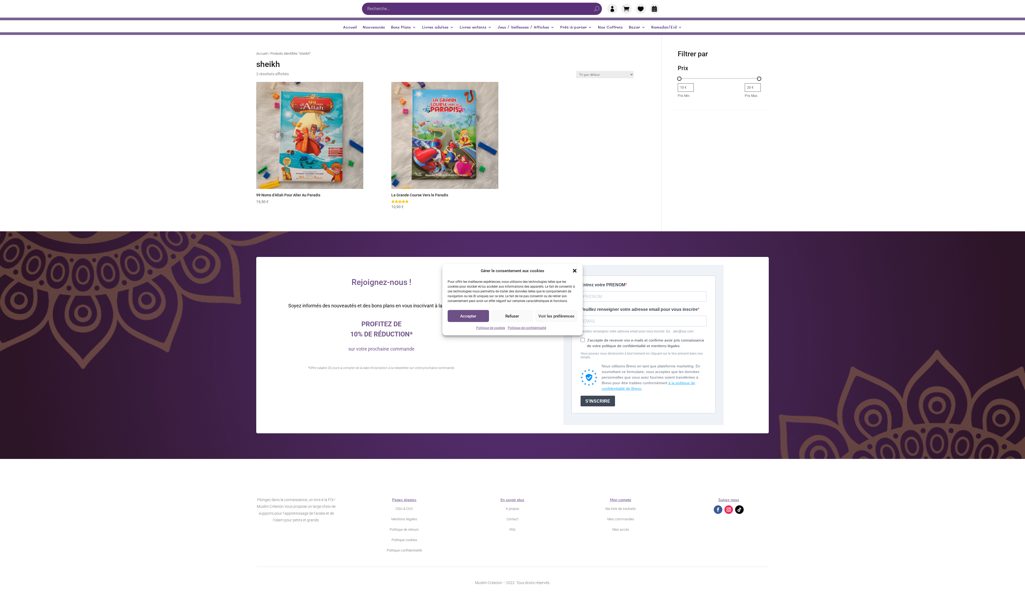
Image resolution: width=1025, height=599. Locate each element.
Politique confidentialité (404, 550)
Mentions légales (404, 519)
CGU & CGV (404, 509)
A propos (512, 509)
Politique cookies (404, 540)
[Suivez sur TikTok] (739, 509)
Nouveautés (374, 27)
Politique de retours (404, 529)
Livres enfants (473, 27)
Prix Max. (751, 96)
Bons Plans (401, 27)
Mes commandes (620, 519)
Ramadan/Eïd (664, 27)
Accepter (468, 316)
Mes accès (620, 529)
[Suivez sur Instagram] (728, 509)
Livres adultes (435, 27)
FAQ (512, 529)
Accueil (350, 27)
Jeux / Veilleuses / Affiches (523, 27)
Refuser (512, 316)
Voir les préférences (556, 316)
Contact (512, 519)
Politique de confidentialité (527, 328)
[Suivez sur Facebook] (718, 509)
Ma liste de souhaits (620, 509)
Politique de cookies (490, 328)
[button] (574, 270)
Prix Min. (684, 96)
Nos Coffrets (610, 27)
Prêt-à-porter (573, 27)
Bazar (634, 27)
